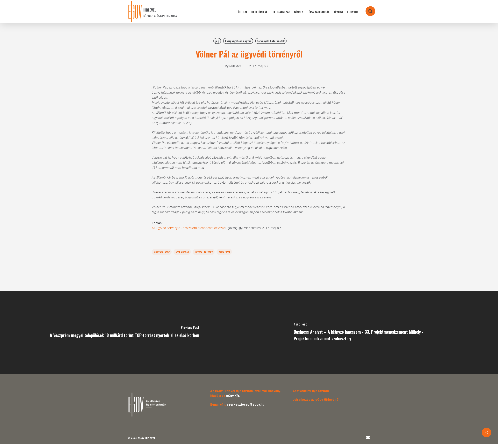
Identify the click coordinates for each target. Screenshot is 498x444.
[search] (368, 9)
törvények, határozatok (271, 41)
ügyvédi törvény (204, 252)
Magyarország (162, 252)
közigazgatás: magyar (238, 41)
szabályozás (182, 252)
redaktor (235, 66)
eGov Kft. (233, 396)
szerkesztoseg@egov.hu (245, 404)
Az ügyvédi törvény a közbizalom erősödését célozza (188, 228)
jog (217, 41)
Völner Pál (224, 252)
